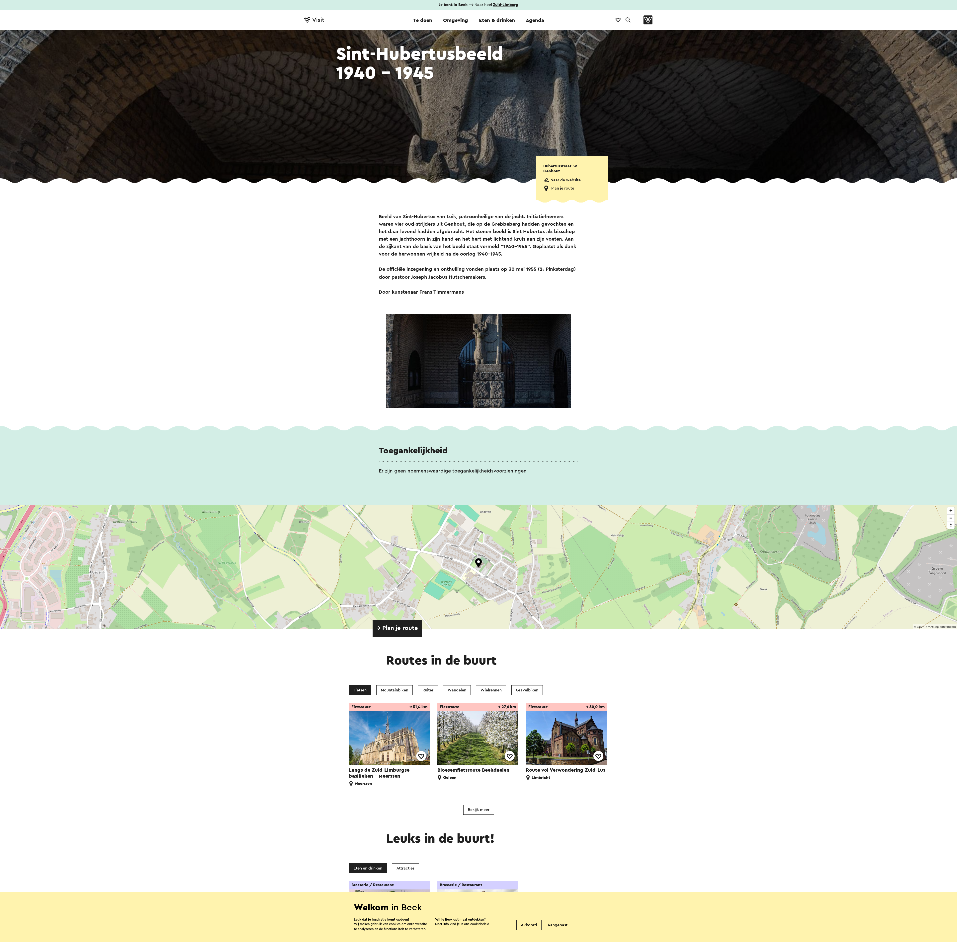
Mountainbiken (394, 690)
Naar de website (566, 180)
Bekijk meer (478, 810)
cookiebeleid (479, 924)
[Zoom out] (951, 518)
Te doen (422, 20)
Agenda (535, 20)
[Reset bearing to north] (951, 525)
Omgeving (455, 20)
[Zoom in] (951, 510)
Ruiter (427, 690)
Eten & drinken (497, 20)
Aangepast (557, 925)
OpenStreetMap (928, 626)
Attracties (405, 868)
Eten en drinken (368, 868)
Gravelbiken (527, 690)
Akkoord (529, 925)
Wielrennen (491, 690)
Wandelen (457, 690)
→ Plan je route (397, 628)
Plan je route (562, 188)
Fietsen (360, 690)
